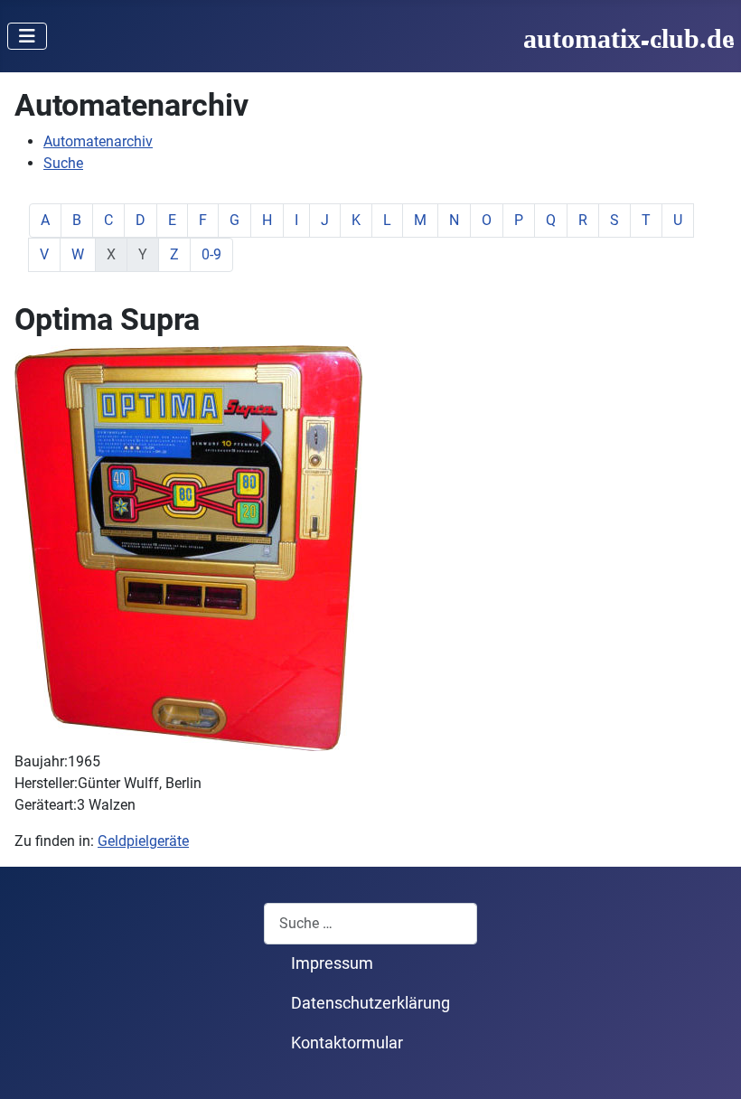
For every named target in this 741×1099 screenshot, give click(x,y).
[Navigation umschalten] (27, 36)
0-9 (211, 254)
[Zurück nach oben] (709, 1066)
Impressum (332, 963)
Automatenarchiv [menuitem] (98, 141)
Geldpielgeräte (143, 841)
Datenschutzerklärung (370, 1003)
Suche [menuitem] (63, 163)
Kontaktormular (347, 1043)
